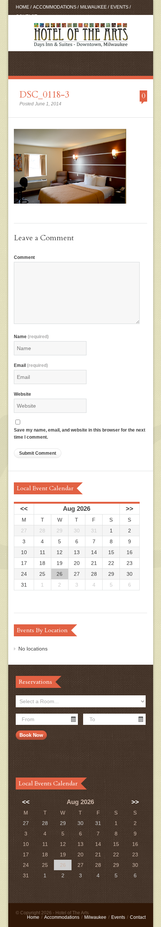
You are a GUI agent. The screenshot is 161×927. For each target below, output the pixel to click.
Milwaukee (93, 7)
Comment (24, 257)
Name (31, 336)
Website (22, 394)
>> (129, 508)
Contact (26, 16)
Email (31, 365)
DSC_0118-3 (44, 95)
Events (119, 7)
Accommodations (54, 7)
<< (24, 508)
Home (22, 7)
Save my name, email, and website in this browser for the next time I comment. (79, 433)
